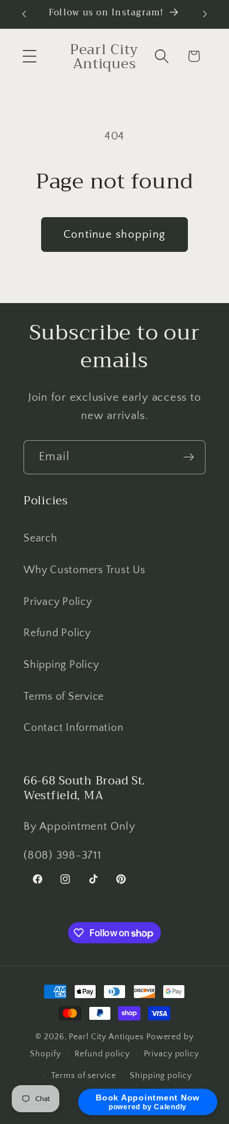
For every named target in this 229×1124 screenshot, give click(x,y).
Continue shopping (114, 234)
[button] (30, 56)
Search (40, 538)
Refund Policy (57, 633)
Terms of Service (63, 697)
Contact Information (73, 728)
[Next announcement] (205, 14)
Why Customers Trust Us (84, 570)
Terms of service (83, 1075)
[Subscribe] (189, 457)
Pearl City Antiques (106, 1037)
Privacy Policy (57, 602)
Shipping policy (160, 1075)
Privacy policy (171, 1054)
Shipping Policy (61, 665)
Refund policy (102, 1054)
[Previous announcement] (24, 14)
